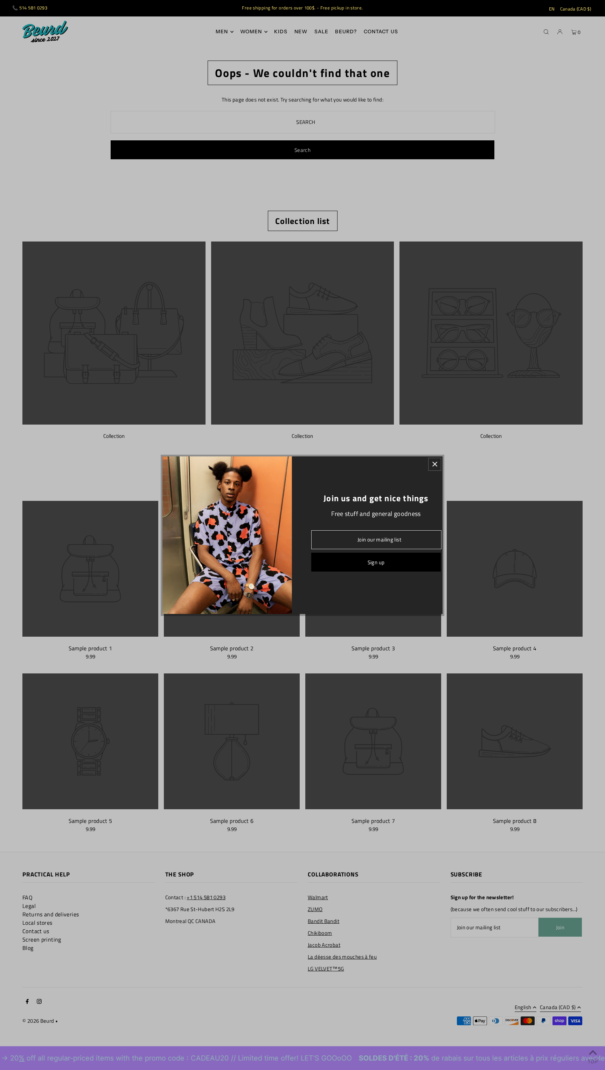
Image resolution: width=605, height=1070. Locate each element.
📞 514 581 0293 (29, 7)
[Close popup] (435, 464)
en (552, 8)
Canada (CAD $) (575, 8)
